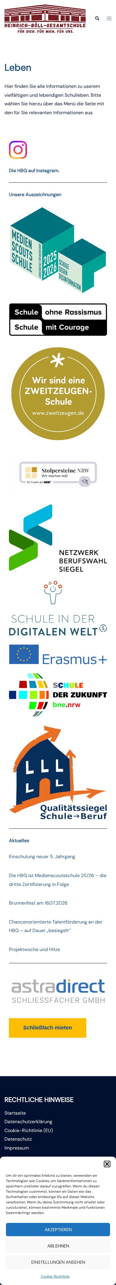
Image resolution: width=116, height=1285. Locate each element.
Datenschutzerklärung (28, 1121)
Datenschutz (18, 1139)
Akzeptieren (58, 1230)
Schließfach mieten (47, 1028)
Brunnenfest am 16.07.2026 (38, 903)
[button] (107, 1164)
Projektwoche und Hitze (34, 949)
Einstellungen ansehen (58, 1262)
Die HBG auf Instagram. (34, 170)
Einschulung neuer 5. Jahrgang (42, 856)
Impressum (16, 1148)
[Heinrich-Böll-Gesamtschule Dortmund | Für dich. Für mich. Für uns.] (45, 18)
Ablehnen (58, 1246)
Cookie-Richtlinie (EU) (28, 1130)
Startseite (15, 1113)
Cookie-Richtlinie (55, 1276)
